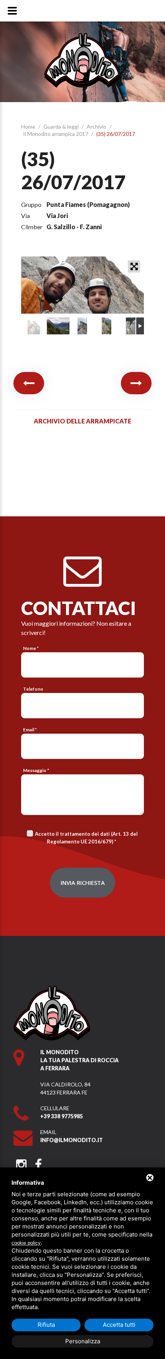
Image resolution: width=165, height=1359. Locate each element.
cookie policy (26, 1243)
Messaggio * (36, 770)
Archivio (97, 126)
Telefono (33, 689)
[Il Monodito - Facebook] (38, 1162)
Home (28, 126)
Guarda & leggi (61, 126)
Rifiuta (46, 1324)
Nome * (31, 648)
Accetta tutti (119, 1324)
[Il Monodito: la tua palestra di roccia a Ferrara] (82, 36)
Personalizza (82, 1341)
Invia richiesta (83, 882)
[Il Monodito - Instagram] (21, 1162)
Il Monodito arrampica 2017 (56, 134)
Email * (30, 729)
